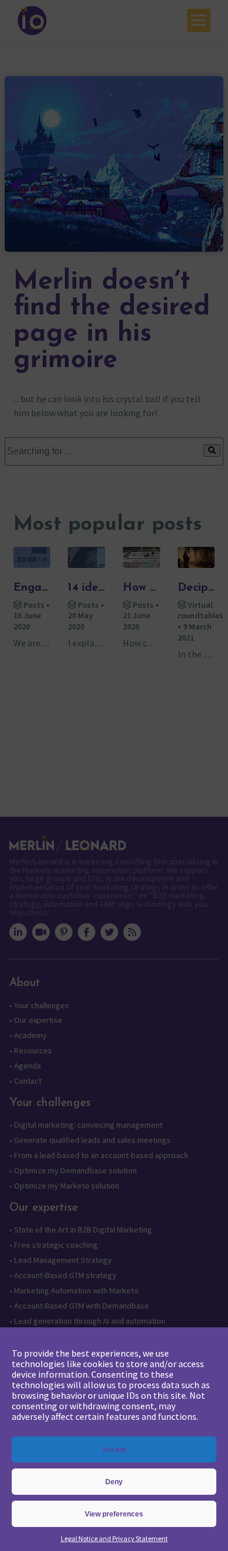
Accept (114, 1450)
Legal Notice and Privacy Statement (114, 1538)
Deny (114, 1482)
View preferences (114, 1514)
